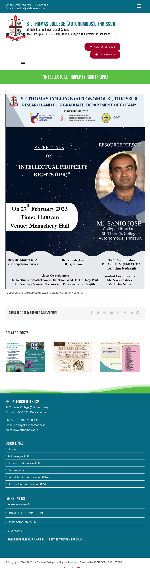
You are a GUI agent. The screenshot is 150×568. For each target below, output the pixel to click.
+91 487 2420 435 (27, 420)
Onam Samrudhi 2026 (22, 522)
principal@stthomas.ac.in (30, 425)
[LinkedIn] (111, 312)
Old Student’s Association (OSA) (27, 484)
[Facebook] (91, 312)
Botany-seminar (74, 292)
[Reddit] (105, 312)
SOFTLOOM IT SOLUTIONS (107, 562)
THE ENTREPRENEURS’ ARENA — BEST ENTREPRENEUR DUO (45, 539)
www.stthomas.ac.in (25, 430)
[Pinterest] (124, 312)
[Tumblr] (118, 312)
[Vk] (131, 312)
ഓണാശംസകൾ (18, 504)
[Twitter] (98, 312)
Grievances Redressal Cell (24, 463)
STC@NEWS (15, 530)
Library (12, 449)
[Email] (138, 312)
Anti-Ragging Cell (18, 456)
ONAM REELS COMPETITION (25, 513)
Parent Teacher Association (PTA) (28, 477)
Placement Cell (17, 470)
